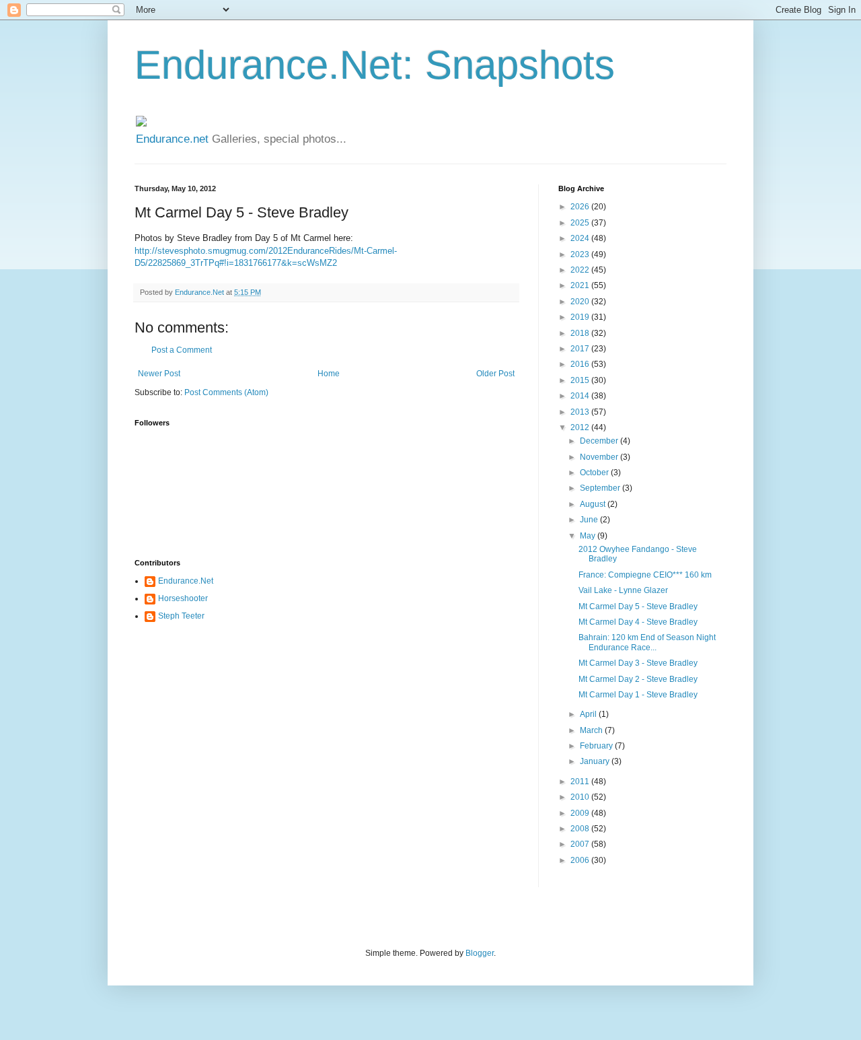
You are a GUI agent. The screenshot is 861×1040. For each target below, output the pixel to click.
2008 (580, 828)
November (600, 457)
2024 (580, 238)
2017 (580, 348)
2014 (580, 396)
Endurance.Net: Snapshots (375, 65)
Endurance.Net (185, 581)
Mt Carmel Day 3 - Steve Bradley (638, 663)
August (593, 504)
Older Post (495, 373)
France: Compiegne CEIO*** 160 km (645, 575)
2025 (580, 223)
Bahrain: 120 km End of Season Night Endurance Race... (647, 642)
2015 (580, 380)
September (601, 488)
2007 (580, 844)
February (597, 746)
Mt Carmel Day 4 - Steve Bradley (638, 622)
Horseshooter (183, 598)
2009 (580, 813)
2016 (580, 364)
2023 (580, 254)
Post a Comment (181, 350)
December (600, 441)
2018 (580, 333)
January (595, 761)
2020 (580, 301)
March (592, 730)
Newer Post (159, 373)
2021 (580, 285)
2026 (580, 206)
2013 (580, 412)
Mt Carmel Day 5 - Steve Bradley (638, 606)
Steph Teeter (181, 616)
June (590, 519)
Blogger (479, 953)
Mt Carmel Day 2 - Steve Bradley (638, 679)
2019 (580, 317)
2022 (580, 270)
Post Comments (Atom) (226, 392)
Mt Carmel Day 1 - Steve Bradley (638, 694)
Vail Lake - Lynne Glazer (623, 590)
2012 (580, 427)
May (588, 536)
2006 (580, 860)
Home (328, 373)
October (595, 472)
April (589, 714)
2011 (580, 781)
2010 (580, 797)
